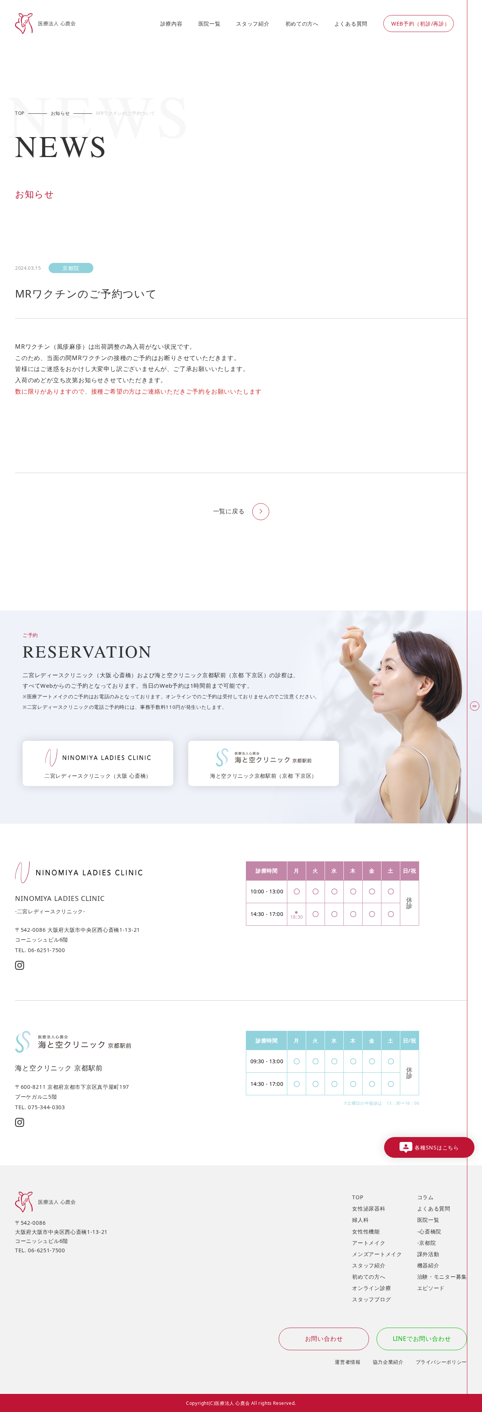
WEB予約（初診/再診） (420, 23)
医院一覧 (209, 23)
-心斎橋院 (429, 1231)
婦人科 (360, 1219)
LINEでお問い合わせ (422, 1338)
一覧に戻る (229, 511)
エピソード (431, 1287)
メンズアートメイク (377, 1254)
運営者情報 (347, 1362)
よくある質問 (351, 23)
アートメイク (368, 1242)
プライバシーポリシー (441, 1362)
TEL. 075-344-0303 (40, 1107)
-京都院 (426, 1242)
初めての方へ (302, 23)
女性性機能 (366, 1231)
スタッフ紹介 (252, 23)
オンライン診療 (371, 1287)
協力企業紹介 (388, 1362)
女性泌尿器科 (368, 1208)
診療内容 (171, 23)
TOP (357, 1197)
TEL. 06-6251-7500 (40, 950)
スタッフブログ (371, 1299)
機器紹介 (428, 1265)
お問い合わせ (324, 1338)
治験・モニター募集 (442, 1276)
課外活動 (428, 1254)
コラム (425, 1197)
